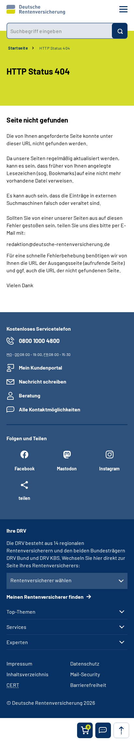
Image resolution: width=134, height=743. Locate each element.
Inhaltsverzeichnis (27, 674)
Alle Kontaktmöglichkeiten (49, 409)
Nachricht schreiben (42, 381)
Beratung (29, 395)
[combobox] (59, 31)
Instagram (109, 468)
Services (16, 627)
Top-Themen (21, 611)
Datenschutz (84, 663)
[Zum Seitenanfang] (121, 730)
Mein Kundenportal (40, 367)
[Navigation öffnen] (123, 9)
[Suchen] (119, 31)
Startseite (18, 48)
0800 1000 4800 (39, 340)
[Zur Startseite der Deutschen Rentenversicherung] (36, 10)
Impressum (19, 663)
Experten (17, 642)
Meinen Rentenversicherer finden (46, 597)
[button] (103, 730)
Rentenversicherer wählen (41, 580)
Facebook (24, 468)
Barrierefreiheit (88, 685)
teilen (24, 498)
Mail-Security (85, 674)
